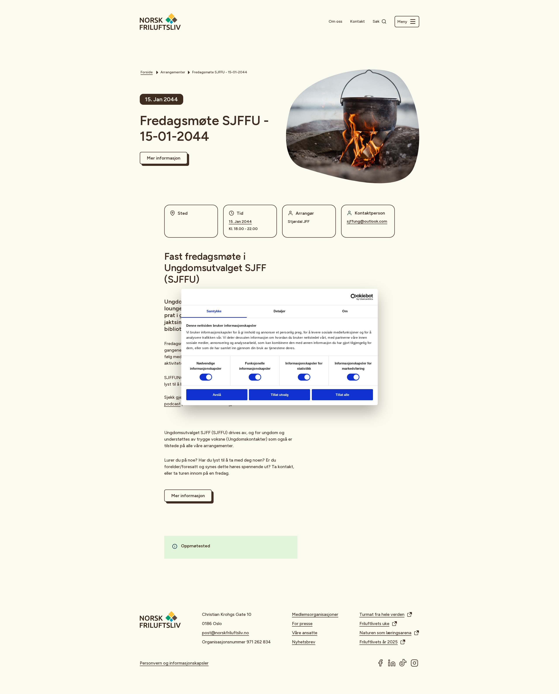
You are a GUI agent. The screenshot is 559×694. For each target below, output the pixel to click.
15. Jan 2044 (240, 221)
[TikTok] (403, 663)
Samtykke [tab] (214, 311)
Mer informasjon (163, 158)
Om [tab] (345, 311)
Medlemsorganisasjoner (315, 614)
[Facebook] (380, 663)
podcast (172, 403)
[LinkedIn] (392, 663)
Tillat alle (342, 395)
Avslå (217, 395)
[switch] (255, 377)
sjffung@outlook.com (367, 221)
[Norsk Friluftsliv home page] (160, 21)
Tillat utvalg (279, 395)
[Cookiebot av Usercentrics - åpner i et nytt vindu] (354, 297)
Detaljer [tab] (280, 311)
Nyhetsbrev (303, 641)
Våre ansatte (304, 632)
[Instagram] (414, 663)
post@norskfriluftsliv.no (225, 632)
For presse (302, 623)
